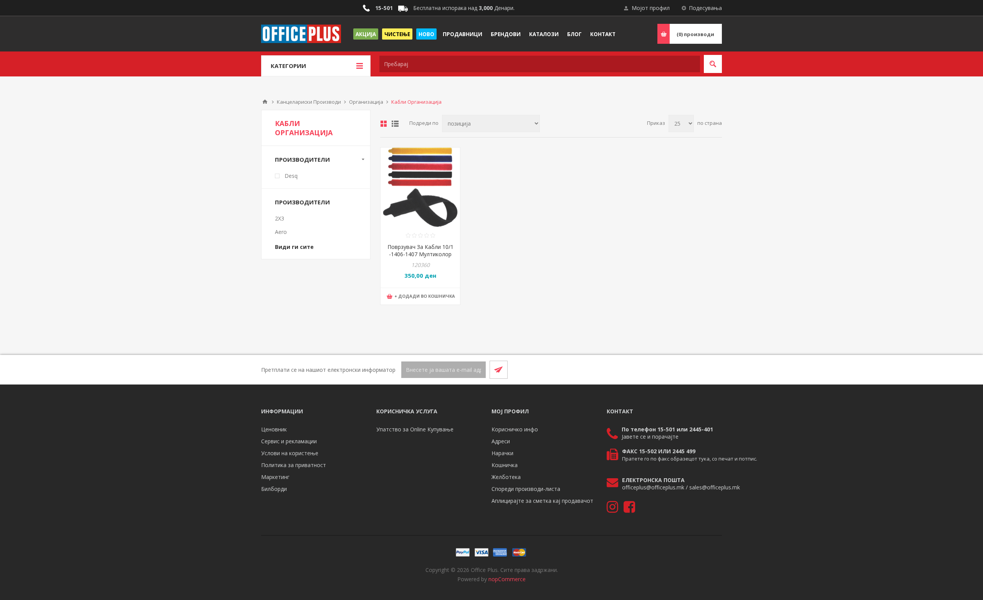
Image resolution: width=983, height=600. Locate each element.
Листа (395, 124)
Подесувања (705, 8)
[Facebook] (694, 369)
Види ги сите (294, 246)
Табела (383, 124)
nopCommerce (507, 579)
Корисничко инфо (515, 429)
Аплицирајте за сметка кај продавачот (542, 500)
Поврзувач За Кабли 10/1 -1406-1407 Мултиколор (420, 250)
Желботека (506, 477)
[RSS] (713, 369)
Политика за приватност (293, 465)
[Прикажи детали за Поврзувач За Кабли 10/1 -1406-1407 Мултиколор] (420, 187)
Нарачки (502, 453)
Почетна (265, 102)
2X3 (279, 218)
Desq (291, 175)
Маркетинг (275, 477)
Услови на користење (289, 453)
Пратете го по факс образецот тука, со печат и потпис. (689, 458)
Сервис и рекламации (289, 441)
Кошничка (505, 465)
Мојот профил (651, 8)
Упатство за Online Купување (414, 429)
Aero (281, 231)
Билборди (274, 488)
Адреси (501, 441)
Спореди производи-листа (526, 488)
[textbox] (539, 64)
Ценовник (274, 429)
